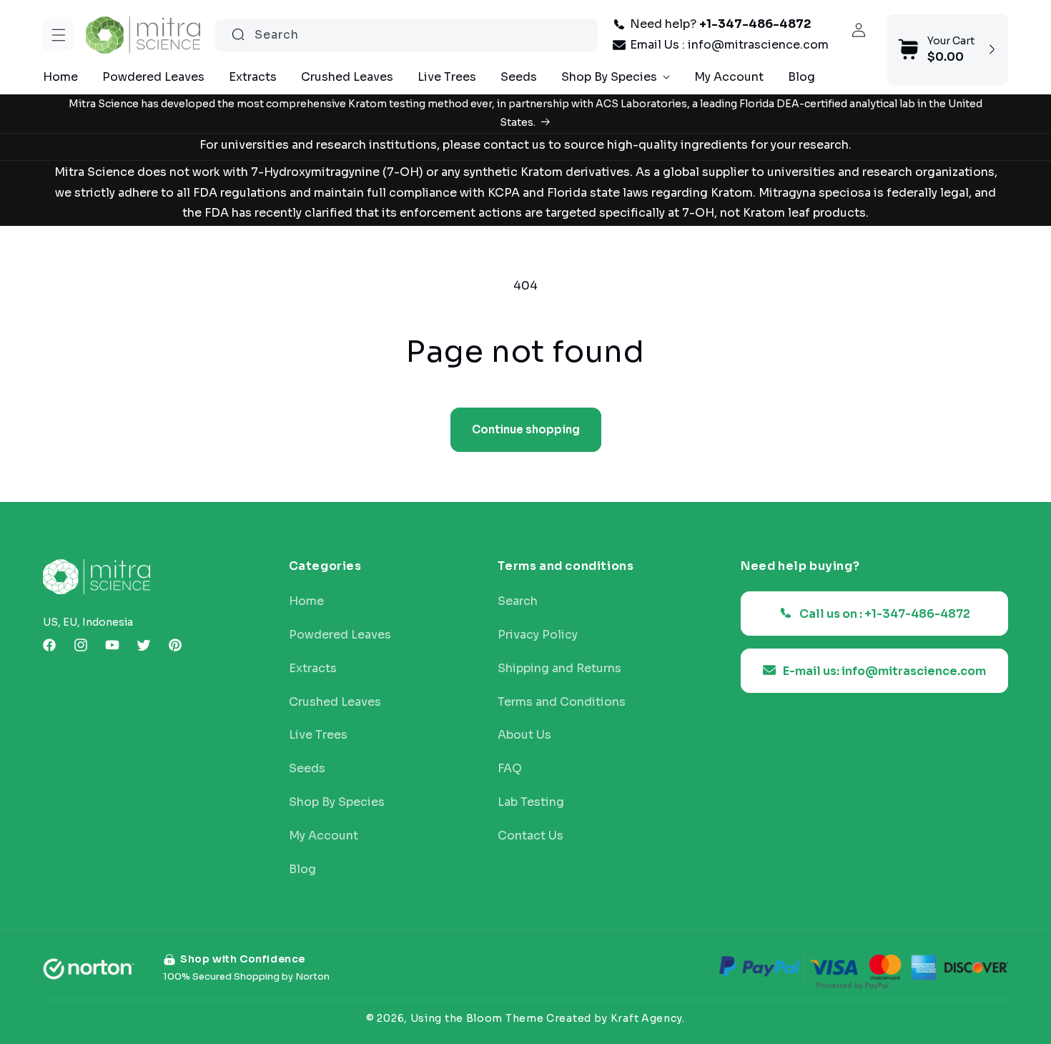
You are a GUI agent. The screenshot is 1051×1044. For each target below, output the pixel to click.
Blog (302, 869)
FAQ (510, 768)
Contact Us (530, 835)
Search (518, 601)
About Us (524, 735)
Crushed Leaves (335, 701)
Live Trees (318, 735)
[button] (58, 35)
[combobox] (406, 35)
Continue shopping (526, 429)
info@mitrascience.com (758, 44)
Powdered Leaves (340, 634)
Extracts (313, 668)
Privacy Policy (538, 634)
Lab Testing (531, 801)
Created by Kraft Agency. (615, 1017)
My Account (323, 835)
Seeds (307, 768)
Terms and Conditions (562, 701)
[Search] (238, 34)
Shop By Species (337, 801)
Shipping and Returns (559, 668)
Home (306, 601)
